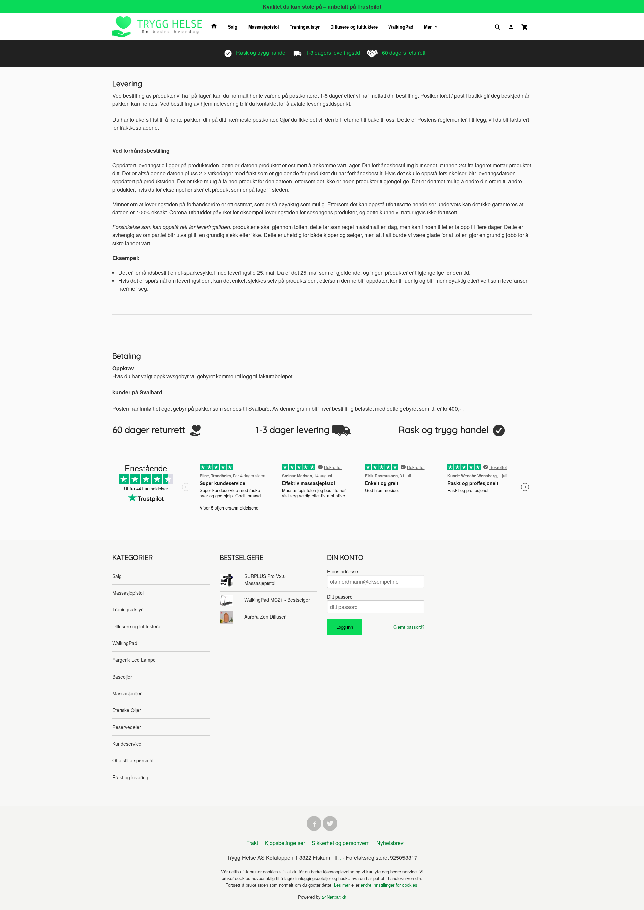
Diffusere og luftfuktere (354, 26)
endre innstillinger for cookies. (390, 884)
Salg (232, 26)
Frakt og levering (130, 777)
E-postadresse (342, 571)
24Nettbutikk (334, 897)
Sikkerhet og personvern (341, 843)
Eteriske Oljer (126, 710)
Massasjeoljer (127, 693)
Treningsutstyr (305, 26)
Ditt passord (340, 596)
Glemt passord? (408, 627)
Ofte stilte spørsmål (132, 760)
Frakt (252, 843)
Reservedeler (126, 727)
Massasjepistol (263, 26)
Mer (428, 26)
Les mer (342, 884)
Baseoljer (122, 676)
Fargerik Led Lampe (134, 659)
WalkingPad (400, 26)
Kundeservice (126, 743)
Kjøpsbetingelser (285, 843)
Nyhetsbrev (390, 843)
